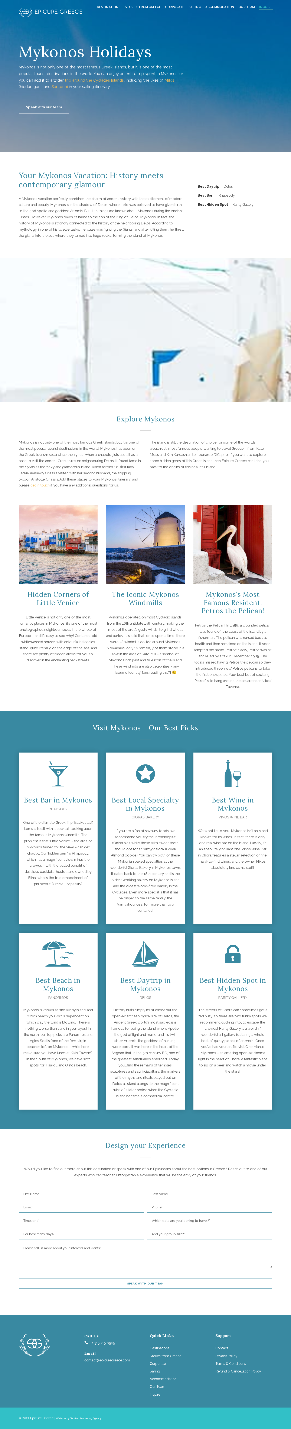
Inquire (265, 7)
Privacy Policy (226, 1356)
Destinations (109, 7)
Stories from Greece (143, 7)
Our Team (247, 7)
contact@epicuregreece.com (107, 1360)
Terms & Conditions (230, 1364)
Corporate (174, 7)
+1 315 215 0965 (103, 1343)
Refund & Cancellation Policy (238, 1371)
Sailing (195, 7)
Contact (221, 1348)
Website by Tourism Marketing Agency (79, 1418)
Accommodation (219, 7)
